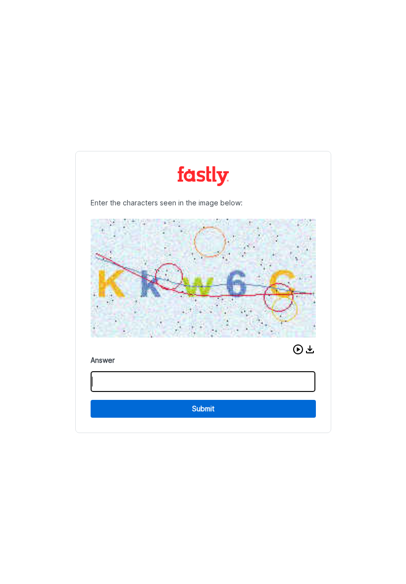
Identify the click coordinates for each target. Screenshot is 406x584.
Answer (103, 360)
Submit (203, 408)
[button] (298, 349)
